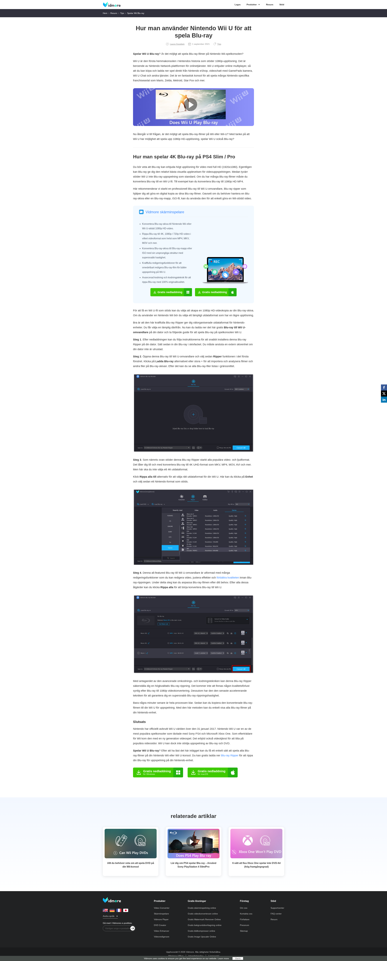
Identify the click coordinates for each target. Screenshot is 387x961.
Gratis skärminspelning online (202, 908)
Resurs (269, 4)
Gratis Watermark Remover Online (204, 919)
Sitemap (244, 931)
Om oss (243, 908)
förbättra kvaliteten (228, 577)
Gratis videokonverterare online (203, 913)
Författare (244, 919)
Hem (105, 13)
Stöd (281, 4)
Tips (122, 13)
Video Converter (161, 908)
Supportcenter (277, 908)
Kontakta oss (246, 913)
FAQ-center (276, 913)
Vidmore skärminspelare (165, 212)
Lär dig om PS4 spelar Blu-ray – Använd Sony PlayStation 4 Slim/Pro (193, 865)
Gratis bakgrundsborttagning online (204, 925)
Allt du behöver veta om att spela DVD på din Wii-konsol (130, 865)
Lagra (238, 4)
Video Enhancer (161, 931)
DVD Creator (160, 925)
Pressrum (244, 925)
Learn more (223, 958)
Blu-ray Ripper (229, 755)
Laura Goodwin (177, 44)
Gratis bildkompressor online (201, 931)
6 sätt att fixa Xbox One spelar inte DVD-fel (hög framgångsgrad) (256, 865)
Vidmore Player (161, 919)
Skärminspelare (161, 913)
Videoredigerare (161, 936)
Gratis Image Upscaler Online (202, 936)
